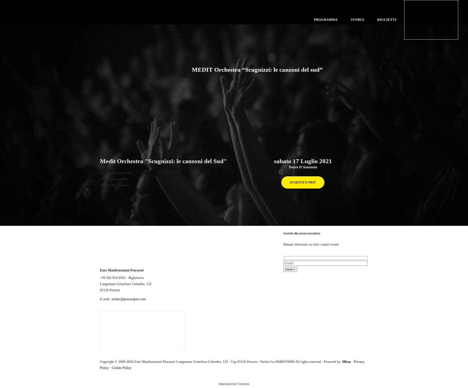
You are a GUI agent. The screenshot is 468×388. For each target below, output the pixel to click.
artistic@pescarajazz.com (128, 299)
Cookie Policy (121, 368)
